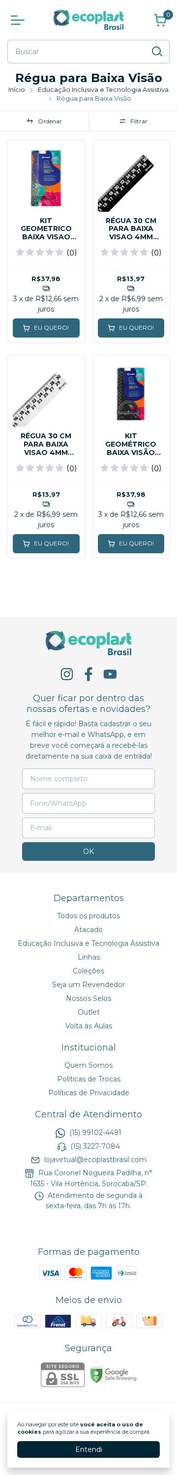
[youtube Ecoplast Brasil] (110, 674)
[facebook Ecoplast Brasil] (88, 674)
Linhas (89, 957)
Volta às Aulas (88, 1025)
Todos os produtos (88, 915)
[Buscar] (156, 51)
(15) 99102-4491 (95, 1132)
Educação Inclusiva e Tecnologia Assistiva (103, 89)
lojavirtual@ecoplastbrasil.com (95, 1159)
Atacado (88, 929)
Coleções (88, 970)
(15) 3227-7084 (95, 1146)
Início (16, 89)
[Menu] (19, 20)
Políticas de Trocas (88, 1079)
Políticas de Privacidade (88, 1092)
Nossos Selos (88, 998)
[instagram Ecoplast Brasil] (67, 674)
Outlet (89, 1012)
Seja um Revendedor (88, 984)
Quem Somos (88, 1065)
